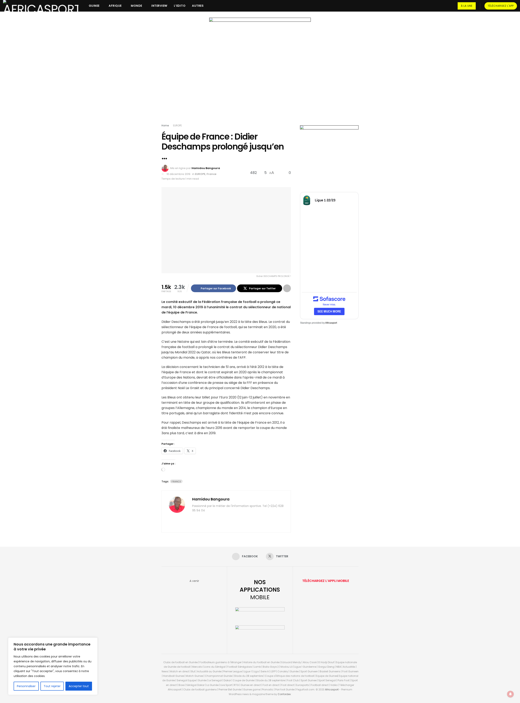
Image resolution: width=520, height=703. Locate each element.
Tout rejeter (52, 686)
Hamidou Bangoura (206, 168)
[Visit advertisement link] (260, 71)
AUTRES (198, 6)
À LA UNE (466, 6)
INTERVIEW (159, 6)
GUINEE (94, 6)
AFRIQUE (115, 6)
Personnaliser (26, 686)
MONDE (136, 6)
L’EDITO (180, 6)
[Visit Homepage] (40, 6)
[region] (53, 666)
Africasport (331, 322)
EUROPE (177, 125)
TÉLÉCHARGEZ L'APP (501, 6)
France (211, 174)
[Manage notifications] (510, 694)
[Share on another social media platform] (287, 288)
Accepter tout (79, 686)
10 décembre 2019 (178, 174)
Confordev (284, 694)
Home (165, 125)
